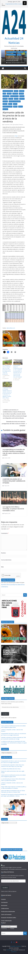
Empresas (9, 93)
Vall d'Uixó (5, 109)
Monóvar (22, 96)
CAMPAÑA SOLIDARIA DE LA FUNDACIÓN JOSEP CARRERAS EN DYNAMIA (14, 481)
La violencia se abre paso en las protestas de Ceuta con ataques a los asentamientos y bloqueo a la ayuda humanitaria (14, 743)
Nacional (11, 98)
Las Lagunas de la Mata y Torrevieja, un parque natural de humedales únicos (13, 509)
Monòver (5, 98)
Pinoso (10, 103)
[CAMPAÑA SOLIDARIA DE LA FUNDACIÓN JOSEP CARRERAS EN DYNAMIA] (14, 464)
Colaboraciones (5, 908)
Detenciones (16, 52)
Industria (21, 93)
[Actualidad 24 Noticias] (3, 68)
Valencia (20, 106)
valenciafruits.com (11, 328)
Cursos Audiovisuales (6, 920)
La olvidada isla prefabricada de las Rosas (11, 768)
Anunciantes (4, 905)
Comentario (5, 533)
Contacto (3, 899)
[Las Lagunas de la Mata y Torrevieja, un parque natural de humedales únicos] (14, 492)
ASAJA (16, 136)
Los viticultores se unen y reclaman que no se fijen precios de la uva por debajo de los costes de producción (7, 370)
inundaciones (6, 96)
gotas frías (15, 93)
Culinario (22, 91)
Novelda (16, 98)
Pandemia (5, 103)
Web (2, 567)
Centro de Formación (6, 914)
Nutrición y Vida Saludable (14, 101)
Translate (12, 928)
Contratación (4, 902)
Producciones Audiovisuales (8, 911)
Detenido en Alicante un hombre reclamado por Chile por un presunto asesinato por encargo (12, 58)
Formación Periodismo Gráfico (8, 917)
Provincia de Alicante (7, 54)
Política (15, 103)
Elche (22, 52)
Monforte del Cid (14, 96)
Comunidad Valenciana (7, 52)
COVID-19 (16, 91)
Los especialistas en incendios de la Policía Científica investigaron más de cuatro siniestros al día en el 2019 (14, 452)
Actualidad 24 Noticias (16, 62)
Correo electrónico (6, 560)
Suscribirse (5, 714)
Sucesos (15, 54)
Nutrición (22, 98)
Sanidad (15, 106)
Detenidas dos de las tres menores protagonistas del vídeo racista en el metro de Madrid (13, 424)
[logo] (3, 865)
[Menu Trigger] (25, 3)
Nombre (3, 553)
